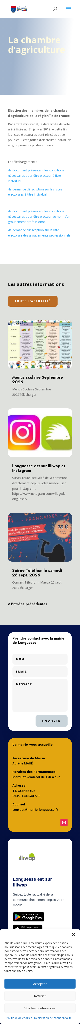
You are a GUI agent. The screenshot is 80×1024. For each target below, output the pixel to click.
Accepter (40, 983)
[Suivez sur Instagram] (64, 822)
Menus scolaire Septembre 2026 (37, 379)
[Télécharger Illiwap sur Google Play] (28, 916)
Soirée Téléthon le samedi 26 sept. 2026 (37, 573)
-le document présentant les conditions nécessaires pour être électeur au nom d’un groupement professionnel (39, 216)
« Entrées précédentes (27, 604)
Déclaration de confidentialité (53, 1018)
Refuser (40, 996)
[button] (73, 934)
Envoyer (51, 721)
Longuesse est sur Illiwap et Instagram (38, 468)
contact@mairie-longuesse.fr (35, 809)
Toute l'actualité (33, 301)
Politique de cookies (19, 1018)
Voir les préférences (40, 1008)
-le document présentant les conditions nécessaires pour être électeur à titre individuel (36, 175)
